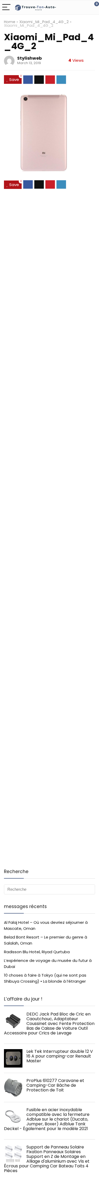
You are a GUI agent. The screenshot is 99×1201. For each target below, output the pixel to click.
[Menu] (6, 7)
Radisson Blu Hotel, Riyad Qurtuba (37, 952)
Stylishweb (29, 58)
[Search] (71, 7)
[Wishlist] (82, 7)
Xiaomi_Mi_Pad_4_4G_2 (44, 21)
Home (9, 21)
